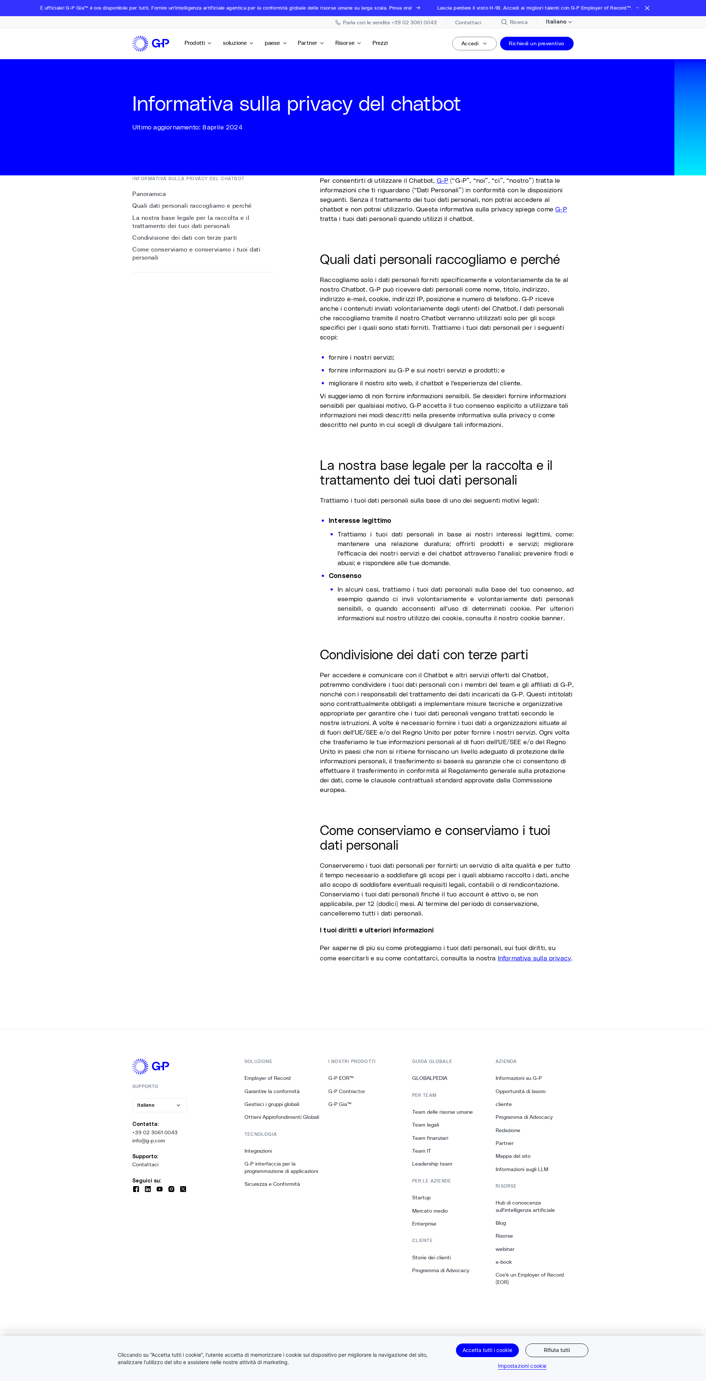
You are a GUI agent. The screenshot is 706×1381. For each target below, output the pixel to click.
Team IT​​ (422, 1151)
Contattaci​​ (145, 1164)
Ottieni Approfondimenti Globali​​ (282, 1117)
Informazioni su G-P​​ (519, 1078)
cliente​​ (504, 1104)
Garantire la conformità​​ (272, 1091)
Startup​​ (421, 1197)
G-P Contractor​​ (347, 1091)
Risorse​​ (345, 43)
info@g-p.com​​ (148, 1140)
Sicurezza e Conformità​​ (272, 1184)
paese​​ (273, 43)
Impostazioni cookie (522, 1366)
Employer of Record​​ (268, 1078)
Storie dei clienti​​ (431, 1257)
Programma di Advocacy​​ (441, 1270)
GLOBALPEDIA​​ (430, 1078)
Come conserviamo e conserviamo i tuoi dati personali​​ (196, 253)
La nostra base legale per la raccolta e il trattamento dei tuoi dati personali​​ (190, 221)
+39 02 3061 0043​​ (155, 1132)
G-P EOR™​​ (341, 1078)
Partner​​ (308, 43)
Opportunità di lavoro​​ (521, 1091)
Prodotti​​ (195, 43)
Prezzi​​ (380, 43)
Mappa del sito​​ (513, 1156)
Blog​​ (501, 1223)
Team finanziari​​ (430, 1138)
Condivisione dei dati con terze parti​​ (185, 237)
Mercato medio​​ (430, 1211)
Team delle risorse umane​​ (442, 1112)
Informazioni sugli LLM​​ (522, 1169)
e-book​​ (504, 1262)
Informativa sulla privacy (534, 957)
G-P (443, 180)
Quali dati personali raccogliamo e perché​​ (192, 205)
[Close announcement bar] (647, 8)
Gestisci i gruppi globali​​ (272, 1104)
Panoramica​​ (149, 193)
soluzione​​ (235, 43)
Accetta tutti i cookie (487, 1350)
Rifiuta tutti (557, 1350)
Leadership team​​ (432, 1164)
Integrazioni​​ (258, 1151)
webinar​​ (505, 1249)
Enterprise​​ (424, 1224)
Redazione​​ (508, 1130)
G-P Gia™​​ (340, 1104)
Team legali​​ (425, 1125)
